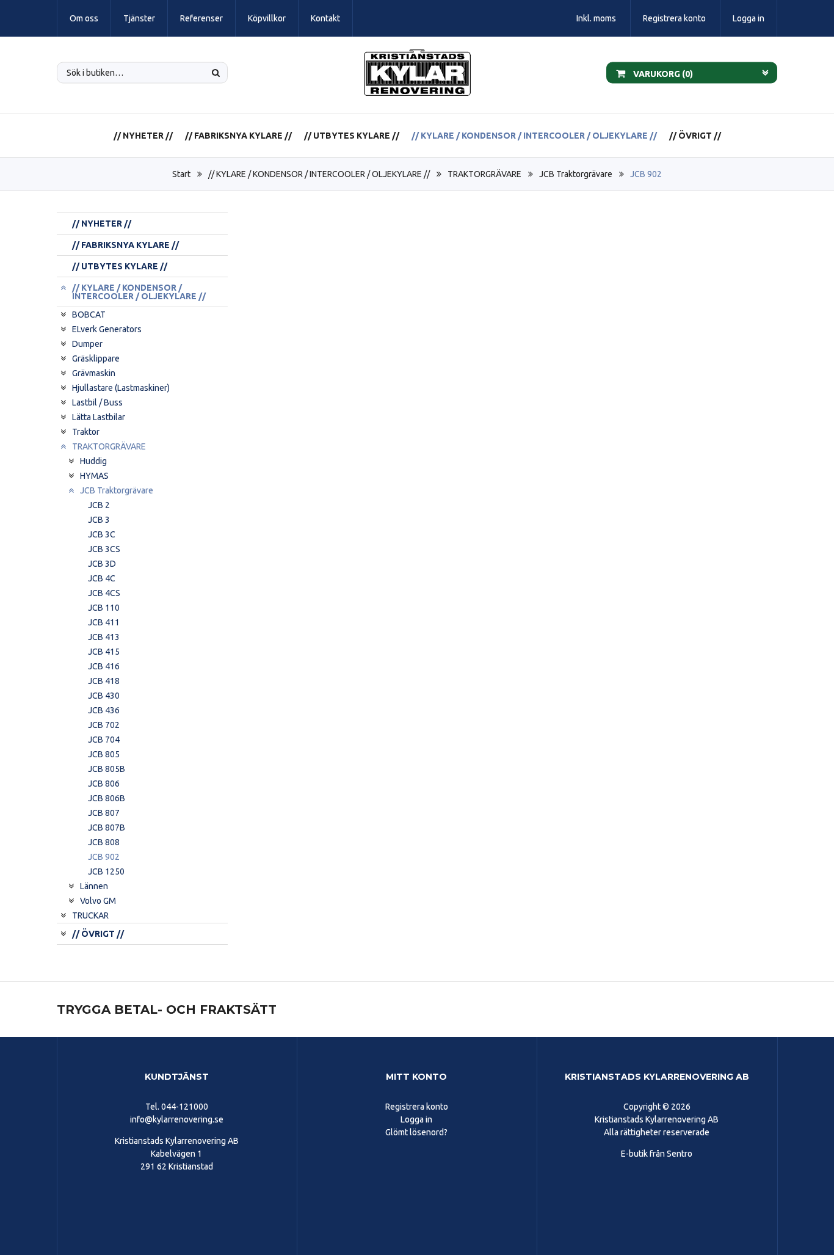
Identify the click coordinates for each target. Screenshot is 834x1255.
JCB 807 (104, 813)
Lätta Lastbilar (98, 417)
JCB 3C (101, 534)
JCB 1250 (106, 871)
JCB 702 (104, 725)
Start (181, 174)
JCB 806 (104, 783)
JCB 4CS (104, 593)
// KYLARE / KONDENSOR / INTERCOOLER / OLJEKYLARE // (534, 135)
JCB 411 (104, 622)
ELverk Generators (107, 329)
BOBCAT (89, 314)
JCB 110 (104, 608)
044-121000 (184, 1106)
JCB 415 (104, 652)
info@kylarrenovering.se (176, 1119)
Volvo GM (98, 901)
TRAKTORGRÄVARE (484, 174)
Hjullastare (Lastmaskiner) (121, 388)
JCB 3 (99, 520)
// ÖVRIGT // (695, 135)
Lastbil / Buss (97, 402)
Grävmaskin (93, 373)
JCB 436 (104, 710)
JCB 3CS (104, 549)
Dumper (87, 344)
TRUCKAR (90, 915)
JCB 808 (104, 842)
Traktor (86, 432)
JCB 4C (101, 578)
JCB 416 (104, 666)
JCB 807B (106, 827)
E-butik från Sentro (656, 1154)
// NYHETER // (143, 135)
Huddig (93, 461)
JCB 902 (646, 174)
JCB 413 (104, 637)
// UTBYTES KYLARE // (351, 135)
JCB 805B (106, 769)
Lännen (94, 886)
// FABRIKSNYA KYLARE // (238, 135)
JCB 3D (102, 564)
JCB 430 (104, 695)
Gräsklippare (96, 358)
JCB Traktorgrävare (575, 174)
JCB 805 (104, 754)
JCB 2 (99, 505)
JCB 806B (106, 798)
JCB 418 (104, 681)
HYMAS (94, 476)
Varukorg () (662, 73)
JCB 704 (104, 739)
